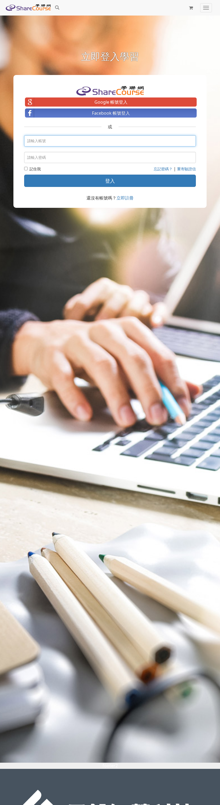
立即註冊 (125, 198)
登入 (110, 181)
